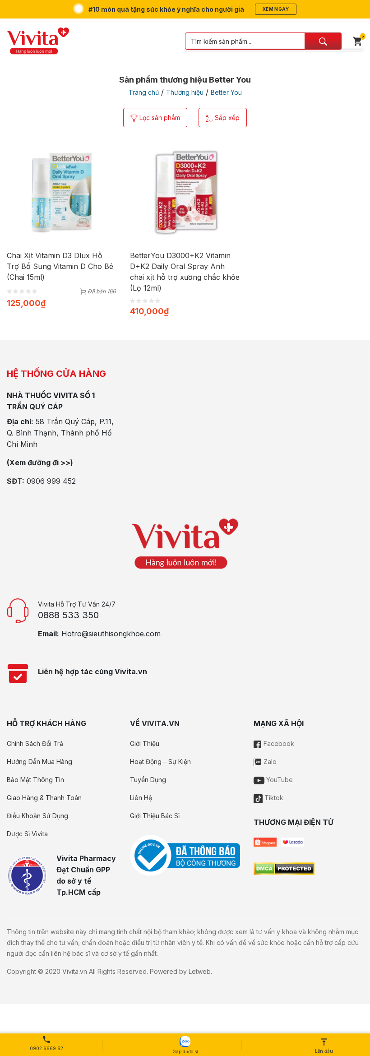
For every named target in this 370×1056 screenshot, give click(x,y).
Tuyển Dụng (148, 779)
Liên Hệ (141, 797)
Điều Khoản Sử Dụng (37, 816)
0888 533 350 (68, 615)
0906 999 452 (51, 481)
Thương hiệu (185, 92)
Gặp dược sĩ (185, 1051)
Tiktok (273, 797)
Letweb (200, 971)
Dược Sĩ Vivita (27, 834)
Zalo (269, 761)
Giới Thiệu (144, 743)
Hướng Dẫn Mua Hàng (39, 761)
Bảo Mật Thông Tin (35, 779)
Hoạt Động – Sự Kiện (160, 761)
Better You (226, 92)
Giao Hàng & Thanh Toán (44, 797)
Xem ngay (276, 9)
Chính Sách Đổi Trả (35, 743)
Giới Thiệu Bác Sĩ (155, 816)
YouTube (278, 779)
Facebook (278, 743)
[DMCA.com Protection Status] (284, 868)
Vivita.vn (74, 971)
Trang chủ (144, 92)
